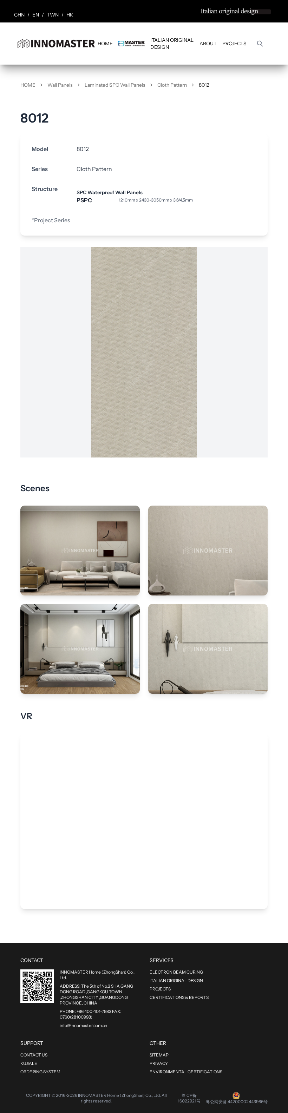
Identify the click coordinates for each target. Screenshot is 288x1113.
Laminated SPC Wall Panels (115, 85)
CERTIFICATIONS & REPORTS (179, 997)
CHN (19, 15)
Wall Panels (60, 85)
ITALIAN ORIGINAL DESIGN (172, 43)
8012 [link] (204, 85)
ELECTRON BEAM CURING (176, 972)
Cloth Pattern (172, 85)
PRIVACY (159, 1063)
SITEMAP (159, 1055)
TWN (53, 15)
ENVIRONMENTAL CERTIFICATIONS (186, 1071)
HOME (105, 43)
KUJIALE (28, 1063)
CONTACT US (33, 1055)
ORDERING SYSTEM (40, 1071)
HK (69, 15)
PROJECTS (234, 43)
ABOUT (208, 43)
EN (35, 15)
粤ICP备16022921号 (189, 1098)
